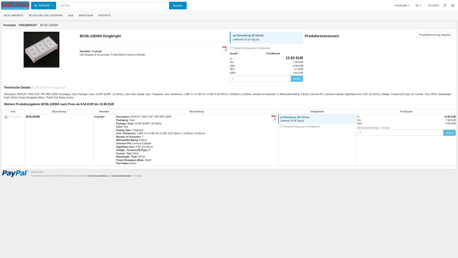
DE (417, 5)
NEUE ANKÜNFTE (13, 15)
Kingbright (97, 51)
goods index (37, 172)
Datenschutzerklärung (97, 176)
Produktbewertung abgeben (435, 34)
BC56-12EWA (33, 116)
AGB (70, 15)
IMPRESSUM (86, 15)
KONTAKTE (104, 15)
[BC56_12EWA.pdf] (225, 49)
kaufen (297, 78)
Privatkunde (401, 5)
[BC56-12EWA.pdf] (274, 118)
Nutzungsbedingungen (121, 176)
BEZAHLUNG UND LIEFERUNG (46, 15)
